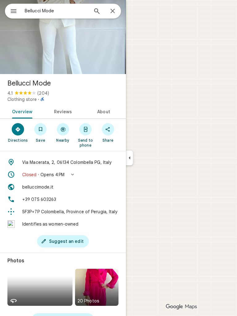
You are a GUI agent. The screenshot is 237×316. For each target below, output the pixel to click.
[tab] (21, 111)
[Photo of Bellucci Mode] (63, 37)
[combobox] (56, 11)
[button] (63, 174)
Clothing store (22, 99)
